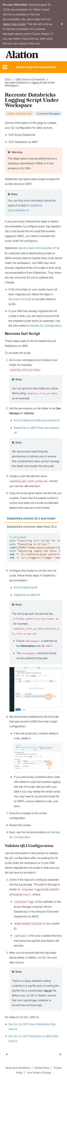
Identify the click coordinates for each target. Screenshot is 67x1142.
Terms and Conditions (17, 1067)
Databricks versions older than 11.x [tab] (32, 526)
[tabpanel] (33, 547)
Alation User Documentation (36, 67)
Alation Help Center (14, 24)
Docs (8, 79)
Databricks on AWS (25, 594)
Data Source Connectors (30, 79)
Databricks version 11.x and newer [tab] (31, 518)
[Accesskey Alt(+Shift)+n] (60, 1054)
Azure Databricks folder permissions (35, 420)
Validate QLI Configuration (45, 325)
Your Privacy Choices (39, 1072)
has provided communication (35, 247)
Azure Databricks (24, 587)
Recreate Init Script (20, 299)
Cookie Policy (42, 1067)
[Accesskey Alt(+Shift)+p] (60, 1054)
